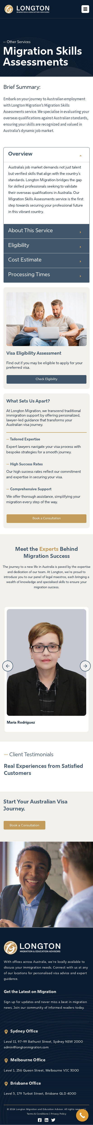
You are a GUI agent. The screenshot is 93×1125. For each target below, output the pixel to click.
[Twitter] (53, 1120)
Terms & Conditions (38, 1114)
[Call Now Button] (82, 1115)
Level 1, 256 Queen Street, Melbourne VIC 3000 (41, 1070)
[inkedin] (46, 1120)
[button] (7, 666)
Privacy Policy (58, 1114)
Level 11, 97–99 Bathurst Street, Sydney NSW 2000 (43, 1042)
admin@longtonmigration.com (26, 1047)
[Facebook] (40, 1120)
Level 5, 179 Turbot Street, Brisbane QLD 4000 (40, 1094)
